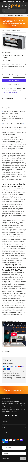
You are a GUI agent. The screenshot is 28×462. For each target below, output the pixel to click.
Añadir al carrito (19, 75)
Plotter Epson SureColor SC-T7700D (12, 30)
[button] (25, 6)
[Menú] (2, 6)
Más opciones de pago (14, 84)
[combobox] (14, 11)
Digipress (7, 458)
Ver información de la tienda (10, 92)
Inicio (3, 30)
